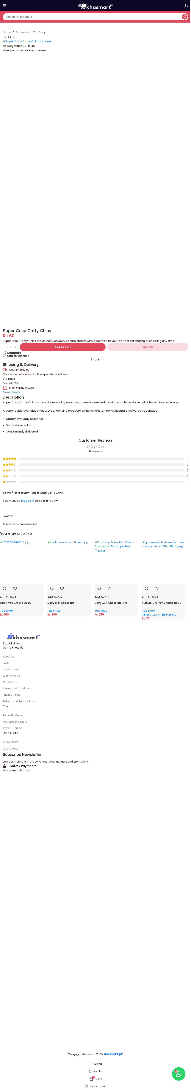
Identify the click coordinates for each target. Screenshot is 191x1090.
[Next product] (14, 37)
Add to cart (63, 347)
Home (7, 32)
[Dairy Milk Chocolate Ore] (116, 562)
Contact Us (10, 682)
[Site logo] (95, 5)
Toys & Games (12, 728)
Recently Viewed (13, 715)
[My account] (186, 5)
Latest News (10, 748)
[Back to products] (9, 37)
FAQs (6, 663)
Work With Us (11, 676)
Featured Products (15, 722)
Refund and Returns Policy (20, 701)
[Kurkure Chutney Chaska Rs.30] (164, 562)
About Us (8, 656)
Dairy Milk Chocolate (60, 603)
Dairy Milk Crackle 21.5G (15, 603)
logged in (27, 501)
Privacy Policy (11, 695)
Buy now (148, 347)
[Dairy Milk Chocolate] (69, 562)
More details (11, 392)
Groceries (22, 32)
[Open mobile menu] (4, 5)
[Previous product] (5, 37)
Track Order (10, 742)
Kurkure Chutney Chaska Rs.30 (161, 603)
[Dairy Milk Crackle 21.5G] (22, 562)
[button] (8, 597)
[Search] (184, 17)
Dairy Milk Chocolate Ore (111, 603)
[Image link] (22, 636)
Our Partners (11, 669)
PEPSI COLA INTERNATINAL (159, 614)
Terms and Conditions (17, 688)
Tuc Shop (39, 32)
